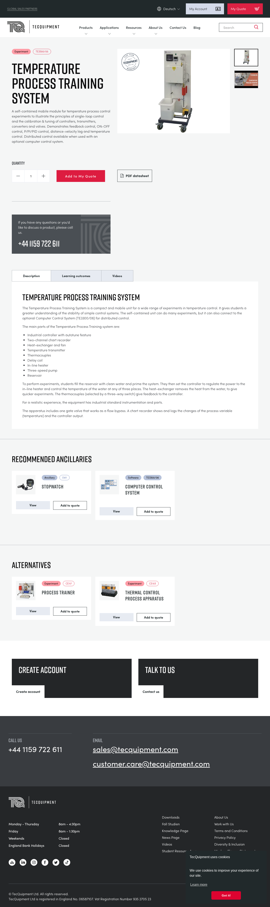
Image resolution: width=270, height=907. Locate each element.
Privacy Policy (225, 837)
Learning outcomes (76, 275)
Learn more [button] (198, 884)
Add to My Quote (80, 176)
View (33, 505)
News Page (171, 837)
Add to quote (70, 505)
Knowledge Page (175, 830)
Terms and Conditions (231, 830)
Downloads (171, 817)
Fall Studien (171, 824)
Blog (196, 27)
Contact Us (178, 27)
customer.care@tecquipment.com (151, 763)
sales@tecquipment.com (135, 748)
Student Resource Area (179, 850)
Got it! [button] (226, 895)
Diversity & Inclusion (229, 844)
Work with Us (224, 824)
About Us (155, 27)
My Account (198, 8)
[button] (18, 176)
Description (31, 275)
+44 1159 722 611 (39, 243)
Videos (117, 275)
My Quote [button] (238, 8)
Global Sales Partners (22, 9)
